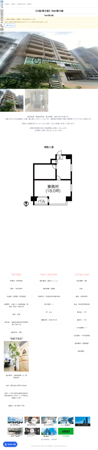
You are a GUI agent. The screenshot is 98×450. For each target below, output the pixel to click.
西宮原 (29, 4)
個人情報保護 (45, 439)
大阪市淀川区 (21, 4)
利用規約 (54, 439)
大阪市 (13, 4)
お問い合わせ (10, 25)
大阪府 (7, 4)
